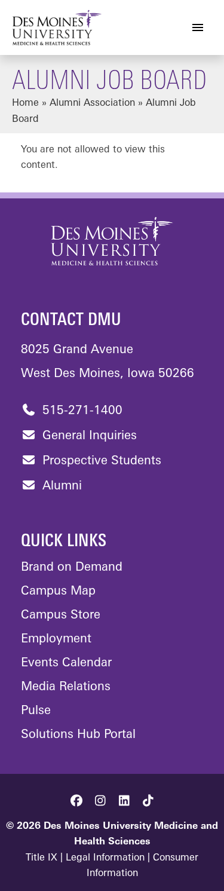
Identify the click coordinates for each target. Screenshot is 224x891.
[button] (76, 801)
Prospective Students (100, 461)
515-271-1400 (80, 411)
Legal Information (105, 858)
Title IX (41, 858)
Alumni (60, 486)
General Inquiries (88, 436)
